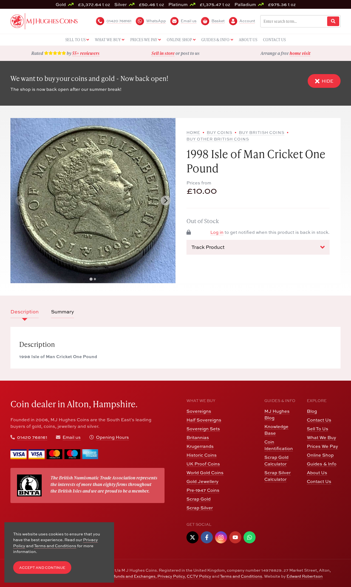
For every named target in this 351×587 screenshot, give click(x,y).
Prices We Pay (322, 446)
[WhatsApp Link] (250, 537)
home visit (300, 53)
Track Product (208, 247)
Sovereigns (198, 411)
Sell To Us (317, 429)
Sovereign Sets (203, 429)
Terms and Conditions (241, 576)
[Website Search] (333, 21)
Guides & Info (321, 464)
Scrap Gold (198, 499)
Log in (216, 232)
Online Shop (320, 455)
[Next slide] (166, 201)
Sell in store (163, 53)
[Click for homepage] (44, 21)
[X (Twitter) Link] (192, 537)
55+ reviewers (86, 53)
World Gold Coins (204, 473)
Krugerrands (200, 446)
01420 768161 (32, 437)
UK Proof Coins (203, 464)
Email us (72, 437)
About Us (317, 473)
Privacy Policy (171, 576)
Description (24, 311)
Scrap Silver (199, 508)
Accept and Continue (42, 567)
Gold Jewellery (202, 481)
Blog (312, 411)
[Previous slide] (20, 201)
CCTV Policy (199, 576)
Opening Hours (112, 437)
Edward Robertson (305, 576)
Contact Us (319, 420)
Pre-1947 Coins (202, 490)
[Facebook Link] (207, 537)
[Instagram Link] (221, 537)
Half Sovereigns (203, 420)
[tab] (91, 278)
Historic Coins (201, 455)
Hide (327, 81)
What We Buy (321, 437)
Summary (62, 311)
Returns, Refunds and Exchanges (122, 576)
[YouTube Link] (235, 537)
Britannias (197, 437)
